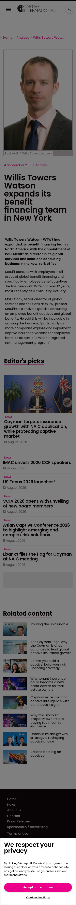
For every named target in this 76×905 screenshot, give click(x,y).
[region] (38, 871)
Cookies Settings (38, 897)
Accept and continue (38, 887)
